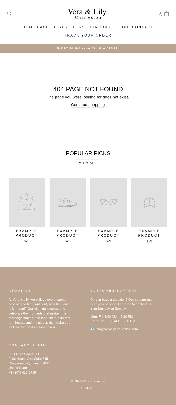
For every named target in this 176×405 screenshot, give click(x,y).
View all (88, 162)
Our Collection (108, 27)
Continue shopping (88, 105)
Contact (142, 27)
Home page (36, 27)
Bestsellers (69, 27)
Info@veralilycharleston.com (117, 329)
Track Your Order (88, 35)
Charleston (88, 388)
